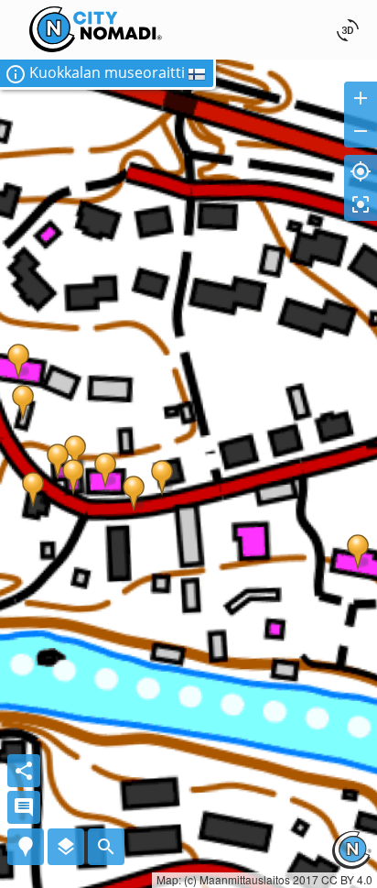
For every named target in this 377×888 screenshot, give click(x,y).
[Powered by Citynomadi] (351, 863)
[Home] (96, 12)
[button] (108, 75)
